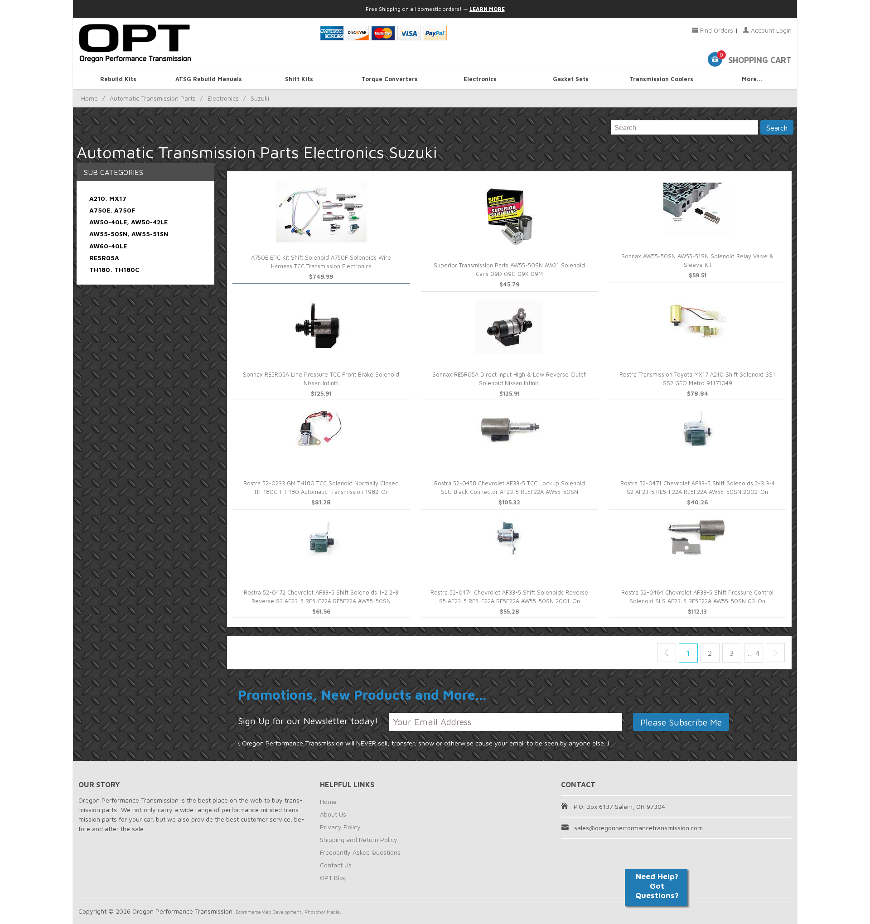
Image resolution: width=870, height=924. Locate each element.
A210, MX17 (107, 198)
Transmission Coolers (661, 79)
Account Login (770, 30)
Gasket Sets (571, 79)
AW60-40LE (108, 246)
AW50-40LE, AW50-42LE (128, 222)
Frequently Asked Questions (360, 852)
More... (752, 79)
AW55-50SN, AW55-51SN (128, 233)
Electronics (480, 79)
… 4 (753, 653)
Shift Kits (299, 79)
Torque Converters (390, 79)
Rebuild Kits (118, 79)
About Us (333, 814)
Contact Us (336, 865)
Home (89, 98)
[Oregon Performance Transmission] (193, 43)
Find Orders (715, 30)
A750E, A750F (112, 210)
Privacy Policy (340, 827)
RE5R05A (104, 257)
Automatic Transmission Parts (153, 98)
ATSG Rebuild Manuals (208, 79)
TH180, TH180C (114, 269)
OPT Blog (333, 877)
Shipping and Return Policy (358, 839)
